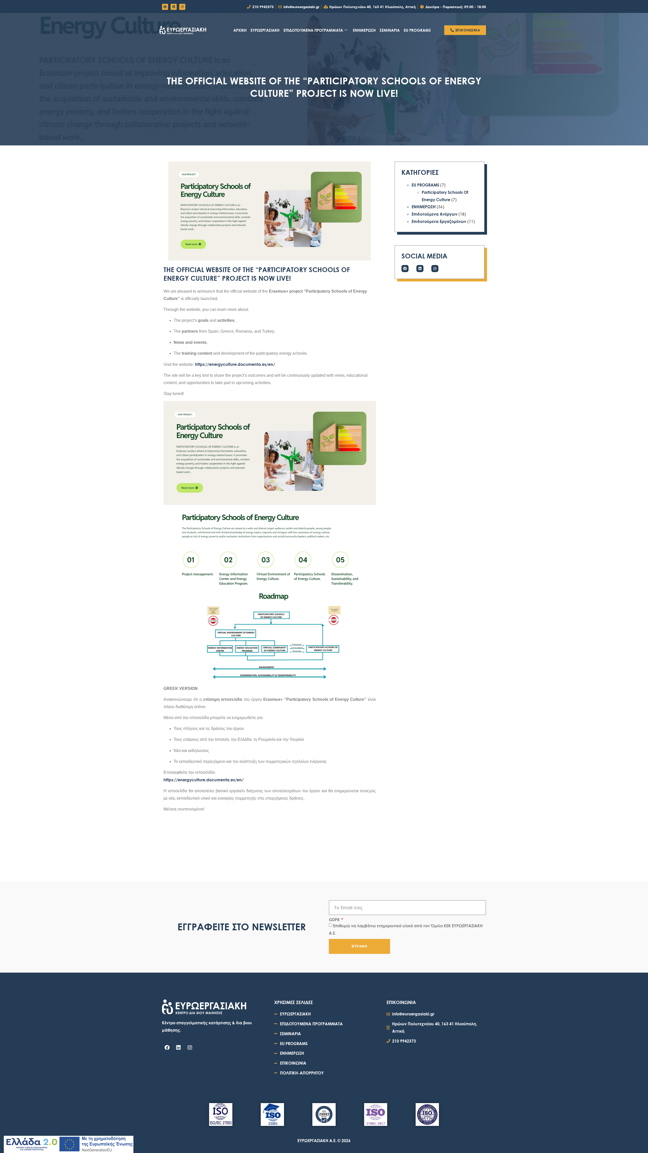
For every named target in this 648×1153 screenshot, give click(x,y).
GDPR (334, 920)
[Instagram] (182, 7)
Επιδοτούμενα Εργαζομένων (439, 221)
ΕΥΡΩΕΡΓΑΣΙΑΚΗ (265, 30)
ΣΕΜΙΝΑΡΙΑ (390, 30)
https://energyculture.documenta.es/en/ (235, 364)
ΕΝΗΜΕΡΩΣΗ (364, 30)
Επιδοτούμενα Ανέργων (434, 214)
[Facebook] (165, 7)
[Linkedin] (174, 7)
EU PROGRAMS (417, 30)
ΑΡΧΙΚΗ (240, 30)
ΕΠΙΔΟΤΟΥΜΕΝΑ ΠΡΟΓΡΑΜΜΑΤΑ (313, 30)
